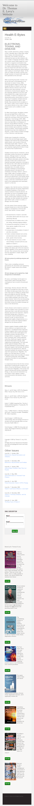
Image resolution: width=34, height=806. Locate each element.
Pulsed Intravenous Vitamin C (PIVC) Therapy (16, 483)
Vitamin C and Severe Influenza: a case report (16, 488)
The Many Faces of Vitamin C (12, 502)
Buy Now (7, 581)
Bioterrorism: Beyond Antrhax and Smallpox (16, 462)
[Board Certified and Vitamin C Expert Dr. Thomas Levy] (14, 23)
